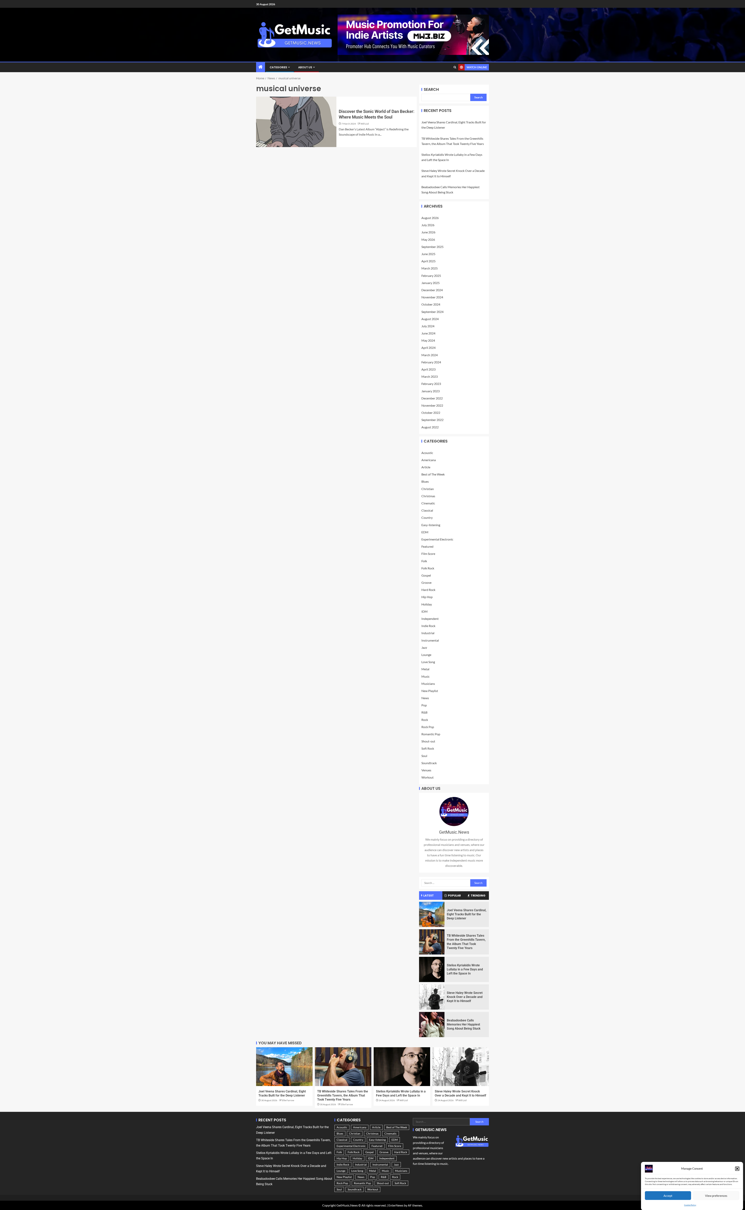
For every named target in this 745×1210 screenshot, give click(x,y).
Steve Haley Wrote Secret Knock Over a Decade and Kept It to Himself (465, 997)
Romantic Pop (430, 734)
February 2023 (431, 383)
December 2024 (432, 290)
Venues (426, 770)
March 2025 (429, 268)
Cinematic (428, 503)
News (425, 698)
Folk (424, 561)
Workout (427, 777)
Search (431, 89)
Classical (427, 510)
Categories (278, 67)
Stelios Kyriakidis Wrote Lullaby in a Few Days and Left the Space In (465, 969)
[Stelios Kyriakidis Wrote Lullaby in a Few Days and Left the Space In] (431, 969)
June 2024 (428, 333)
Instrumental (430, 640)
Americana (428, 460)
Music (425, 676)
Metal (425, 669)
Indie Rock (428, 626)
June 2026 (428, 232)
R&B (424, 712)
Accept (668, 1195)
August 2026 (430, 218)
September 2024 (432, 312)
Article (425, 467)
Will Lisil (364, 123)
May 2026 (428, 239)
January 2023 (430, 391)
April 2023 (428, 369)
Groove (426, 582)
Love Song (428, 662)
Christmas (428, 496)
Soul (424, 756)
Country (427, 517)
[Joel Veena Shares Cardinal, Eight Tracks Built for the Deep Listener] (431, 914)
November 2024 (432, 297)
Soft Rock (427, 748)
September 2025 (432, 247)
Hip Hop (427, 597)
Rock (424, 719)
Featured (427, 546)
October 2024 (430, 304)
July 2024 (427, 326)
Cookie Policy (690, 1205)
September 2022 (432, 420)
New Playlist (429, 691)
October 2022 (430, 412)
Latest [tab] (428, 895)
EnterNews (395, 1205)
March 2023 (429, 376)
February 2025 (431, 275)
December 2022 (432, 398)
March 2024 (429, 355)
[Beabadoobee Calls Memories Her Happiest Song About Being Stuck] (431, 1024)
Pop (424, 705)
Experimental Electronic (437, 539)
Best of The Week (433, 474)
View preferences (716, 1195)
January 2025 (430, 283)
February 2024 (431, 362)
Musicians (428, 683)
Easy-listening (430, 525)
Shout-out (428, 741)
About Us (305, 67)
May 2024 (428, 340)
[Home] (260, 67)
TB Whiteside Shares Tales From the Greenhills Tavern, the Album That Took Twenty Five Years (342, 1096)
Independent (430, 618)
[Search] (454, 67)
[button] (737, 1169)
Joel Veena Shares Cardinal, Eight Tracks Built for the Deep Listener (466, 914)
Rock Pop (427, 727)
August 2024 (430, 319)
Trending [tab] (478, 895)
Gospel (426, 575)
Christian (427, 489)
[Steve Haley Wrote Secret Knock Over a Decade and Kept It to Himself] (431, 997)
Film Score (428, 553)
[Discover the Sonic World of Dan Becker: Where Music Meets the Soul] (296, 122)
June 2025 (428, 254)
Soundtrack (429, 763)
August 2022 (430, 427)
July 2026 (427, 225)
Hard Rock (428, 590)
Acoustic (427, 453)
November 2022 (432, 405)
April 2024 (428, 347)
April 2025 (428, 261)
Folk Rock (427, 568)
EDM (424, 532)
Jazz (424, 647)
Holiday (426, 604)
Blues (425, 481)
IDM (424, 611)
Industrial (427, 633)
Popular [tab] (454, 895)
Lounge (426, 655)
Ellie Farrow (288, 1100)
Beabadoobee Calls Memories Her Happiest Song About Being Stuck (463, 1025)
